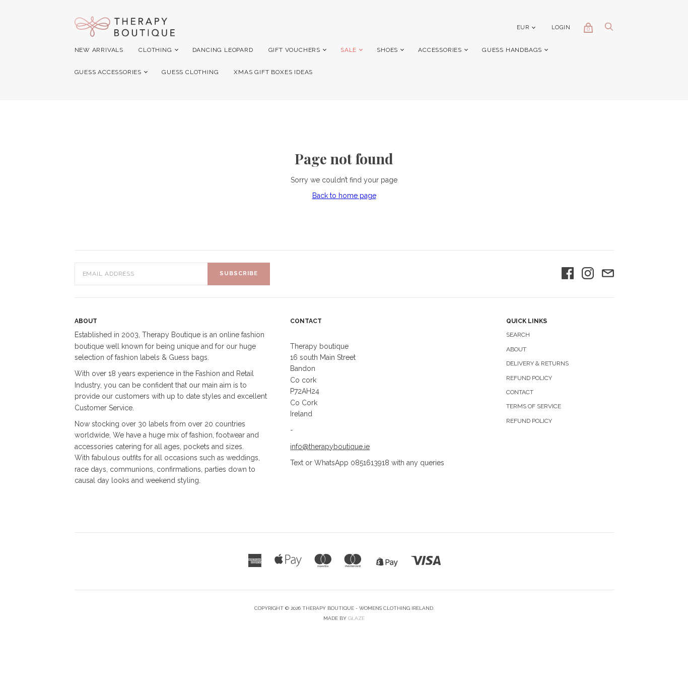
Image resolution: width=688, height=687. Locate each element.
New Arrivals (99, 49)
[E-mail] (608, 274)
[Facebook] (568, 274)
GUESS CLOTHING (190, 72)
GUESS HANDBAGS (512, 49)
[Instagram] (588, 274)
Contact (519, 392)
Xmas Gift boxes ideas (273, 72)
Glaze (356, 618)
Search (518, 334)
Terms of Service (533, 406)
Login (561, 27)
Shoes (387, 49)
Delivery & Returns (537, 363)
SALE (348, 49)
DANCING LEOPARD (222, 49)
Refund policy (529, 420)
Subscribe (239, 273)
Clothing (155, 49)
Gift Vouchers (294, 49)
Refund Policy (529, 378)
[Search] (609, 29)
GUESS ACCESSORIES (108, 72)
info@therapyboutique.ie (330, 447)
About (516, 349)
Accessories (440, 49)
